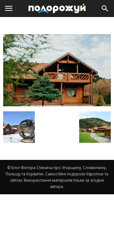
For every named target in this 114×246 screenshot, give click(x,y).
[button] (105, 8)
